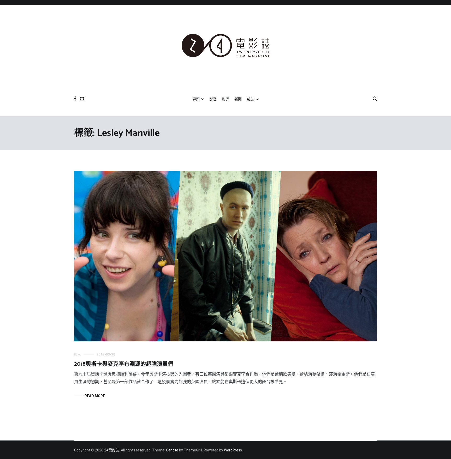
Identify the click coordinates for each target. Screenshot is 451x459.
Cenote (172, 450)
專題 (196, 99)
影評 (225, 99)
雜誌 (250, 99)
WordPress (233, 450)
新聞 (238, 99)
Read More (95, 396)
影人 (77, 354)
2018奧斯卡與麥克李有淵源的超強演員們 (123, 364)
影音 (213, 99)
